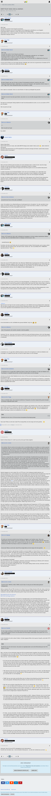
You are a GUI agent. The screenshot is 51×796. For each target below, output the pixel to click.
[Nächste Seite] (18, 14)
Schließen (12, 794)
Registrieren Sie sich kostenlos (33, 765)
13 (7, 14)
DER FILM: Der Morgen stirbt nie (7, 596)
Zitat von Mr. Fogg (6, 397)
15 (11, 14)
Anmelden (34, 770)
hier (12, 480)
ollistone (3, 10)
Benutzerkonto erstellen (21, 770)
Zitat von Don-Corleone (7, 197)
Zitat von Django (5, 535)
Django (3, 303)
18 (16, 14)
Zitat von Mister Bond (7, 50)
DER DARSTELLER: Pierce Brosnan (8, 594)
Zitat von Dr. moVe (6, 443)
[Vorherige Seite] (2, 14)
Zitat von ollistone (6, 122)
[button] (2, 2)
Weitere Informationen (5, 794)
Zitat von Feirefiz (5, 628)
